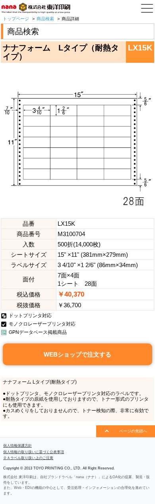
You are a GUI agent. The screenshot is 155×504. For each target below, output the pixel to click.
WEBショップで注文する (77, 354)
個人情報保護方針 (17, 446)
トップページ (16, 18)
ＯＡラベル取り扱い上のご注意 (28, 458)
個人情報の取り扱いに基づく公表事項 (33, 452)
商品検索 (45, 18)
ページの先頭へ (133, 431)
